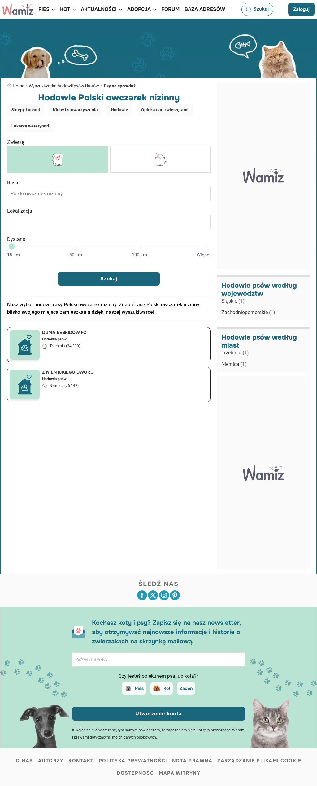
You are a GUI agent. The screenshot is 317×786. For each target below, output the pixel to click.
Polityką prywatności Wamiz (220, 730)
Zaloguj (301, 9)
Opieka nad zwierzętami (165, 109)
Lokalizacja (19, 211)
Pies (139, 688)
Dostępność (135, 773)
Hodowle (119, 109)
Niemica (234, 364)
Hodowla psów (54, 339)
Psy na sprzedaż (120, 85)
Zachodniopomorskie (248, 312)
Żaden (186, 688)
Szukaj (108, 278)
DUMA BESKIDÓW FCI (65, 332)
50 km (75, 255)
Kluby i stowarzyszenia (75, 109)
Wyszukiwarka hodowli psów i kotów (64, 85)
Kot (166, 688)
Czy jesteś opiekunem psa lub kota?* (159, 676)
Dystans (16, 239)
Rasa (12, 183)
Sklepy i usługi (25, 109)
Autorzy (51, 760)
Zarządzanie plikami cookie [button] (259, 760)
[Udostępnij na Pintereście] (175, 595)
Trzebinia (235, 353)
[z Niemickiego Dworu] (25, 384)
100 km (139, 255)
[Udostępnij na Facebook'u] (142, 595)
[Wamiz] (17, 9)
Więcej (204, 255)
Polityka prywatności (133, 760)
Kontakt (81, 760)
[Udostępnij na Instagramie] (164, 595)
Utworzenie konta (158, 713)
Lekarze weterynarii (30, 125)
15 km (13, 255)
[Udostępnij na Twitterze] (153, 595)
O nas (24, 760)
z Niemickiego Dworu (67, 372)
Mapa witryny (179, 773)
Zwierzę (15, 142)
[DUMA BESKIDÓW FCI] (25, 345)
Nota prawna (192, 760)
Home (18, 85)
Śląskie (233, 301)
